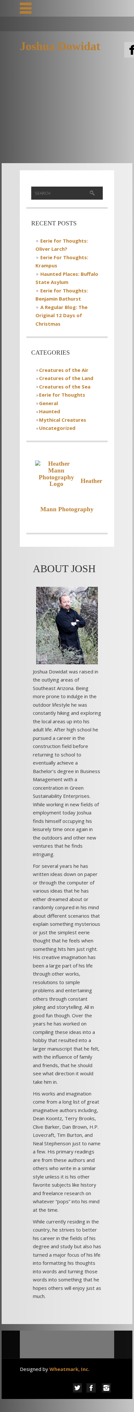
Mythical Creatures (62, 420)
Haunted (49, 411)
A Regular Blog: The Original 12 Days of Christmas (61, 315)
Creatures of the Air (63, 370)
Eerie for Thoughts (62, 394)
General (48, 403)
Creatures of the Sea (64, 386)
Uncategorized (57, 428)
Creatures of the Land (66, 378)
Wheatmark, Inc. (70, 1369)
